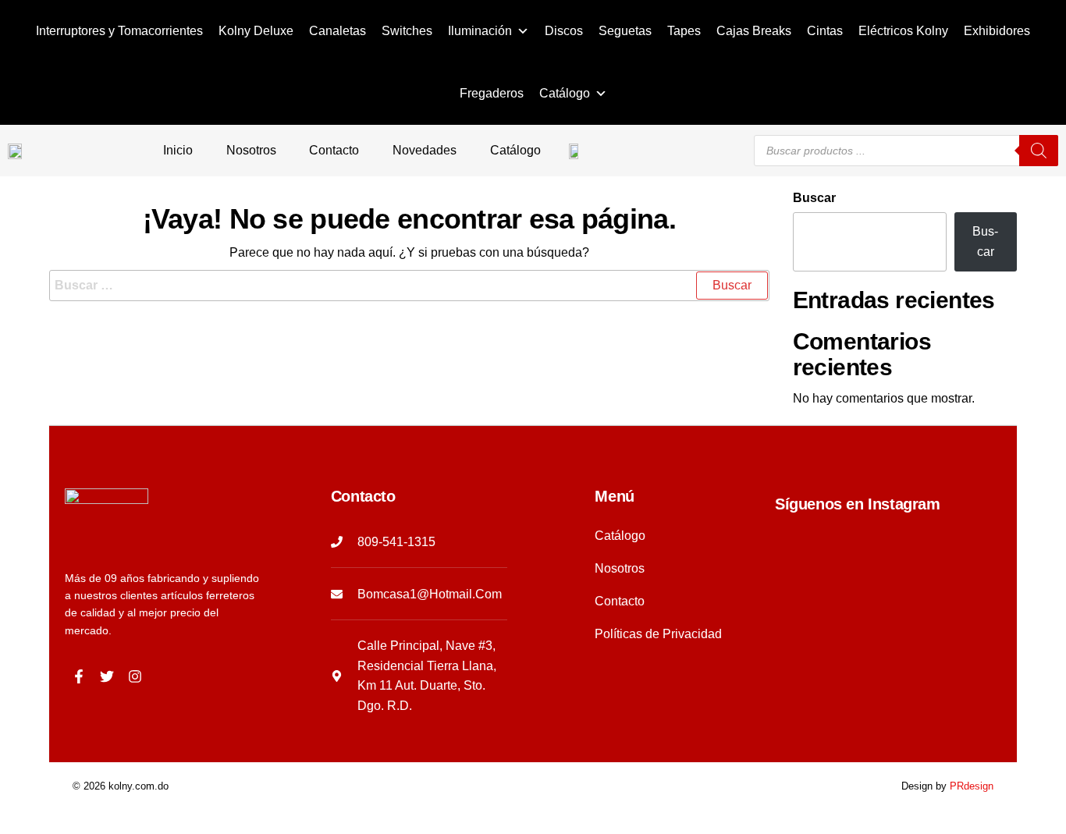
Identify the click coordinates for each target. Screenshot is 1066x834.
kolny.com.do (138, 786)
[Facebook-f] (79, 676)
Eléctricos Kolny (903, 30)
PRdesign (971, 786)
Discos (564, 30)
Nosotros (251, 150)
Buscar (814, 197)
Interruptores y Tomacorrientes (119, 30)
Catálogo (564, 93)
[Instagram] (135, 676)
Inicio (178, 150)
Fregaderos (492, 93)
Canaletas (337, 30)
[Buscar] (1038, 150)
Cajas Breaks (753, 30)
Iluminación (480, 30)
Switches (407, 30)
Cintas (825, 30)
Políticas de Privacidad (658, 634)
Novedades (425, 150)
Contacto (334, 150)
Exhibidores (997, 30)
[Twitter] (107, 676)
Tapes (684, 30)
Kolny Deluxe (256, 30)
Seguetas (625, 30)
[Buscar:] (409, 285)
